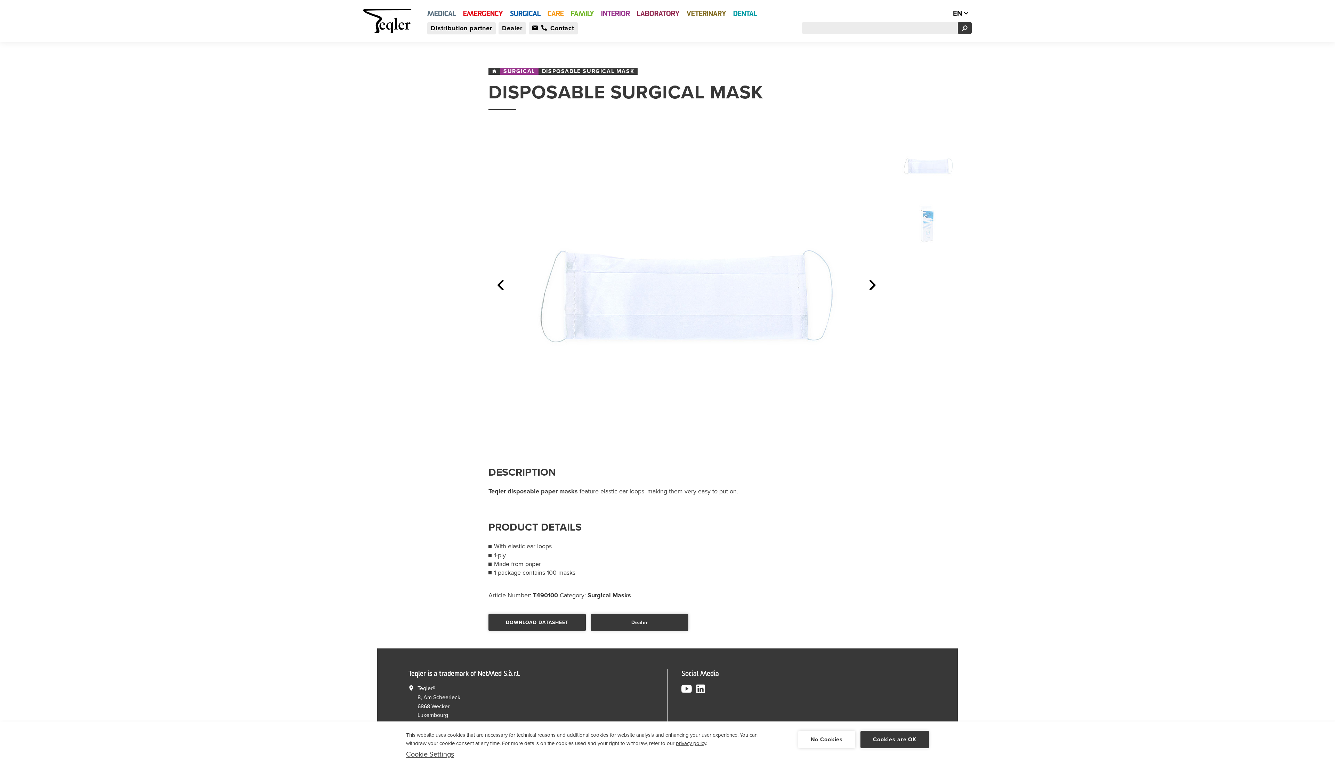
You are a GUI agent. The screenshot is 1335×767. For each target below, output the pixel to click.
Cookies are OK (894, 739)
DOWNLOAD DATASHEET (537, 622)
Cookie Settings (430, 754)
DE (943, 13)
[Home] (494, 71)
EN (958, 13)
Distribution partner (461, 28)
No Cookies (827, 739)
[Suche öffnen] (965, 28)
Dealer (512, 28)
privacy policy (691, 743)
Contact (562, 28)
